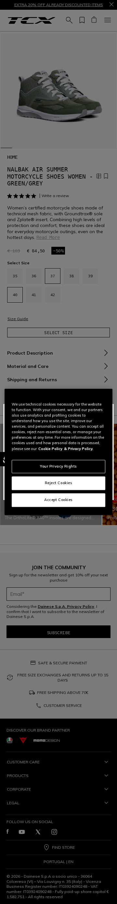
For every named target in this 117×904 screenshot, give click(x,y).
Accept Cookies (58, 500)
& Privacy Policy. (78, 448)
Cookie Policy (50, 448)
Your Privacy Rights (58, 466)
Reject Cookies (58, 483)
